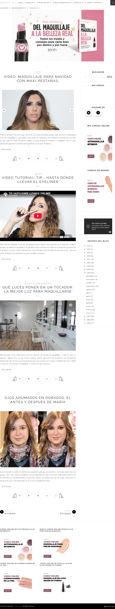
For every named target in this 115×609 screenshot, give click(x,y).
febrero (89, 310)
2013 (89, 273)
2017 (89, 259)
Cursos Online (43, 2)
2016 (89, 263)
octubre (89, 283)
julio (88, 293)
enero (89, 313)
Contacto (33, 8)
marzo (89, 306)
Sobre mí (29, 2)
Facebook (98, 116)
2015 (89, 266)
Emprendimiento (19, 8)
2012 (89, 316)
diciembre (90, 276)
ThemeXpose (17, 606)
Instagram (88, 116)
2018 (89, 256)
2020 (89, 249)
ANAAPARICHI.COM (7, 2)
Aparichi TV (79, 2)
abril (88, 303)
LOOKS (38, 72)
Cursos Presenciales (62, 2)
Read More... (6, 149)
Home (20, 2)
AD (38, 394)
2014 (89, 269)
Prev (4, 110)
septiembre (91, 286)
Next (72, 110)
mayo (88, 300)
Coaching (4, 8)
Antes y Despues (94, 2)
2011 (88, 320)
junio (88, 296)
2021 (89, 246)
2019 (89, 253)
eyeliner (37, 173)
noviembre (90, 279)
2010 (89, 323)
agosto (89, 289)
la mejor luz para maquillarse (38, 283)
